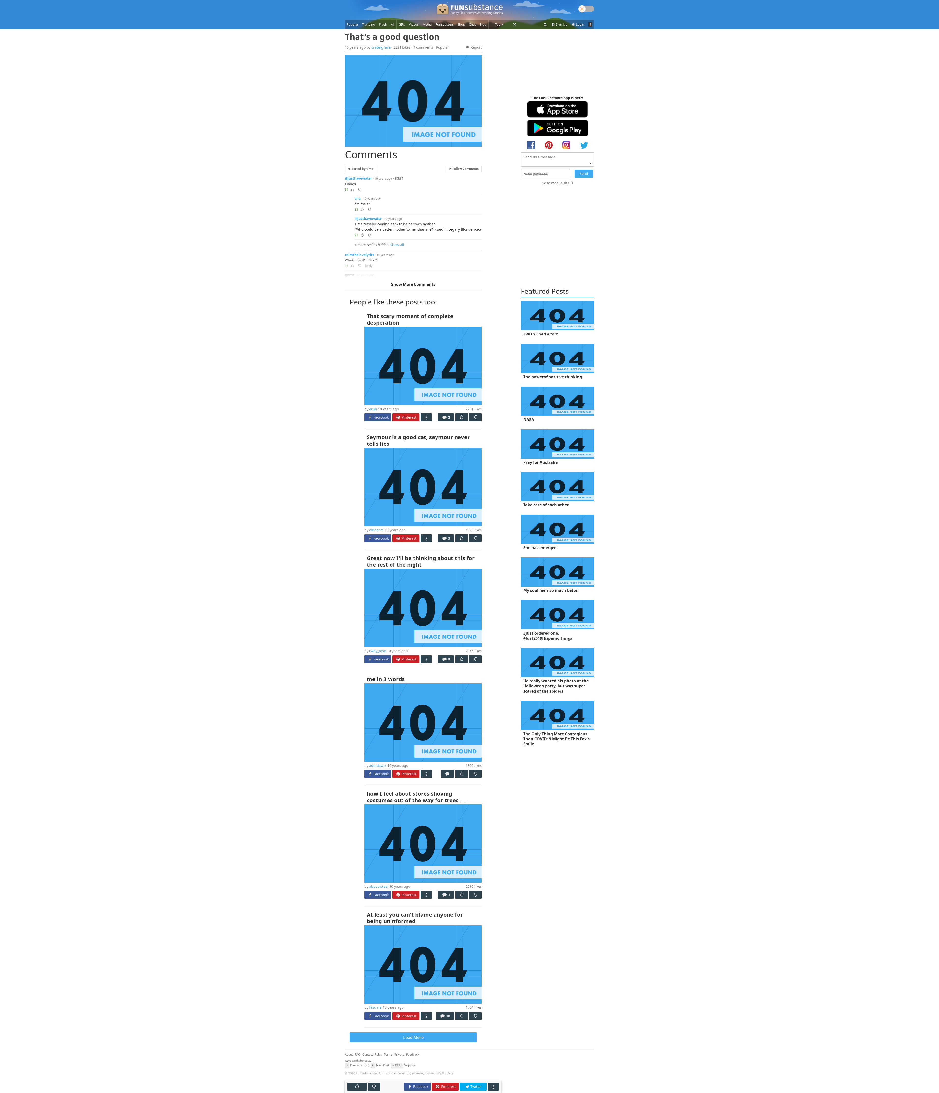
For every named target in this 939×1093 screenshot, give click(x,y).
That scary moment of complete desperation (410, 319)
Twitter (476, 1086)
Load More (413, 1037)
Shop (461, 24)
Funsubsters (445, 24)
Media (427, 24)
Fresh (383, 24)
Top (498, 24)
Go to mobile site (555, 183)
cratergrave (381, 47)
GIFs (402, 24)
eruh (373, 409)
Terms (388, 1054)
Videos (414, 24)
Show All (397, 244)
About (349, 1054)
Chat (472, 24)
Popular (352, 24)
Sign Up (561, 24)
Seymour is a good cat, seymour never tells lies (418, 440)
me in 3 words (386, 678)
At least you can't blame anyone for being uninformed (415, 917)
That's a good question (392, 36)
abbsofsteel (378, 886)
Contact (367, 1054)
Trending (368, 24)
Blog (483, 24)
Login (579, 24)
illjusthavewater (358, 178)
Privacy (399, 1054)
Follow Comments (465, 169)
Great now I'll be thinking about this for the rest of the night (421, 561)
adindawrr (377, 765)
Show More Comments (413, 284)
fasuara (375, 1007)
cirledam (376, 530)
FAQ (357, 1054)
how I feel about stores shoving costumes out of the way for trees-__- (416, 796)
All (392, 24)
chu (358, 198)
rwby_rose (377, 651)
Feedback (412, 1054)
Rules (378, 1054)
